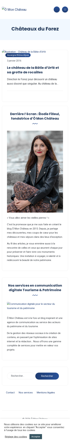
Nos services (26, 392)
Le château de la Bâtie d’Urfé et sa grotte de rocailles (33, 69)
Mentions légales (46, 392)
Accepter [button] (35, 436)
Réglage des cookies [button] (16, 436)
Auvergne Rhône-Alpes (18, 55)
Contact (10, 392)
